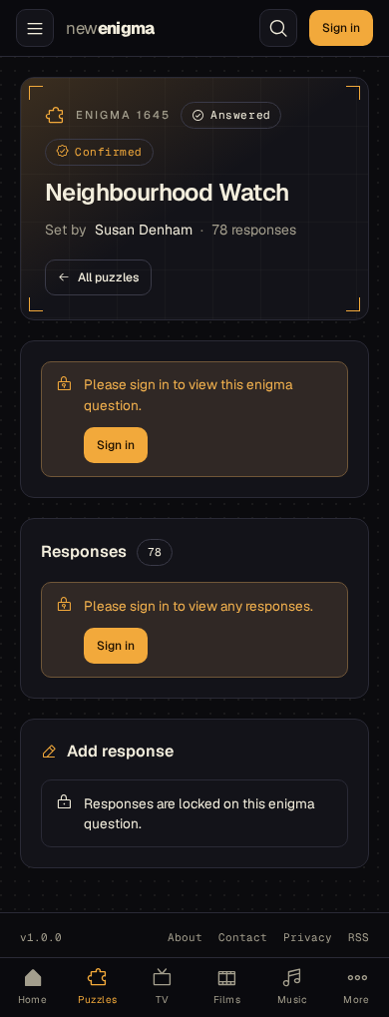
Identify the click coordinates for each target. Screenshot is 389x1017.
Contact (242, 937)
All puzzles (108, 277)
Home (33, 999)
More (356, 999)
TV (163, 999)
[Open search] (278, 28)
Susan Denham (144, 230)
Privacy (307, 937)
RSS (358, 937)
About (185, 937)
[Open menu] (35, 28)
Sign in (341, 28)
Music (291, 999)
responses (253, 230)
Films (226, 999)
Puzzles (98, 999)
